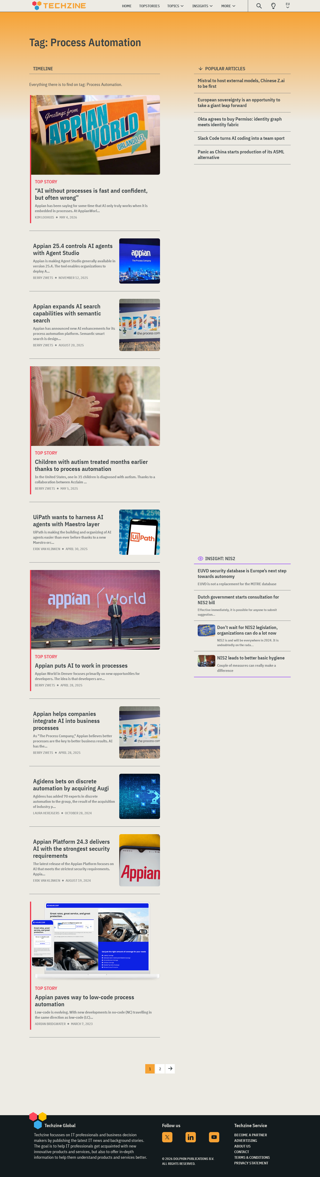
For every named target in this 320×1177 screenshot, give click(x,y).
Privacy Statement (251, 1163)
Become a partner (250, 1135)
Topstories (149, 6)
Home (127, 6)
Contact (241, 1151)
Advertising (245, 1140)
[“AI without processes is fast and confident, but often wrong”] (95, 135)
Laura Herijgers (46, 813)
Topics (173, 6)
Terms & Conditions (252, 1157)
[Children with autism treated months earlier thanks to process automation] (95, 406)
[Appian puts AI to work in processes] (95, 610)
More (226, 6)
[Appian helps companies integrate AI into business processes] (139, 732)
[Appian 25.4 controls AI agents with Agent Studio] (139, 261)
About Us (242, 1146)
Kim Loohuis (44, 217)
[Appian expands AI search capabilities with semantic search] (139, 325)
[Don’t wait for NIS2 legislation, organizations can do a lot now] (206, 636)
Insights (200, 6)
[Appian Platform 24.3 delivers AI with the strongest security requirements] (139, 860)
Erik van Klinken (46, 549)
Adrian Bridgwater (50, 1024)
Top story (46, 181)
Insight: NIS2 (220, 558)
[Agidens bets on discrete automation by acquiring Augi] (139, 796)
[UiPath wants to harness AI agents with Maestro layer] (139, 532)
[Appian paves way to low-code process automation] (95, 941)
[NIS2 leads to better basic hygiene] (206, 664)
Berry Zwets (43, 278)
